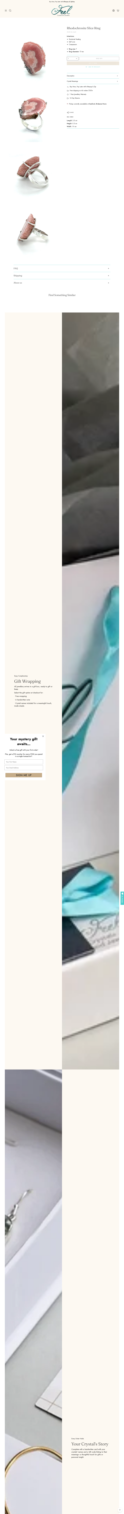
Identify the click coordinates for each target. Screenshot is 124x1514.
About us (18, 282)
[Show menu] (6, 10)
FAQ (16, 268)
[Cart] (118, 10)
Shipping (18, 275)
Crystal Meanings (72, 81)
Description (70, 76)
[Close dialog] (43, 736)
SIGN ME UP (24, 775)
